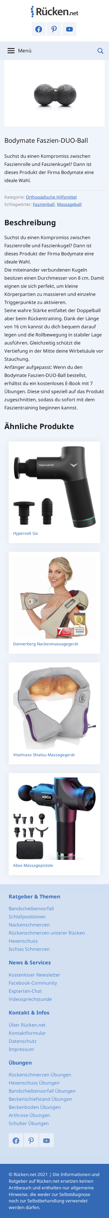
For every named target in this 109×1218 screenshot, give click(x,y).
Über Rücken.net (27, 1025)
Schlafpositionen (27, 916)
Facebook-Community (33, 983)
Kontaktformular (27, 1033)
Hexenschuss (23, 941)
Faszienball (44, 204)
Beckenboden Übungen (35, 1107)
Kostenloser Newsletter (34, 975)
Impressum (21, 1049)
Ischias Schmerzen (29, 949)
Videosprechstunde (30, 999)
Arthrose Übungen (29, 1115)
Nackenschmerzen (29, 925)
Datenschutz (23, 1041)
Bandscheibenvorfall (31, 908)
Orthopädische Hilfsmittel (51, 197)
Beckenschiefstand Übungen (40, 1099)
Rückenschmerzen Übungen (40, 1075)
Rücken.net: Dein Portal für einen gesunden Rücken (54, 11)
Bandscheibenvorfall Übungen (42, 1091)
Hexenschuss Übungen (34, 1083)
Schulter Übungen (29, 1123)
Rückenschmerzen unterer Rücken (47, 933)
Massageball (69, 204)
